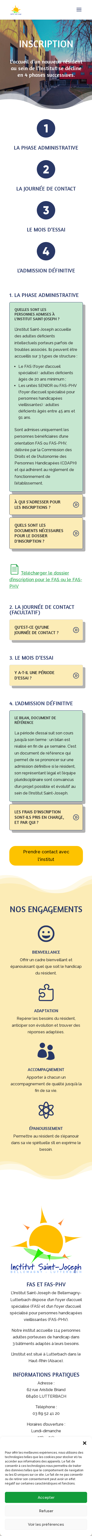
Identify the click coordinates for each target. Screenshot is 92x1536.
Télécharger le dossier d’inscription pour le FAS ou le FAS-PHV (45, 579)
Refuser (46, 1511)
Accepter (46, 1497)
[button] (84, 1443)
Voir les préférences (46, 1524)
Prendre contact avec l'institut (46, 855)
